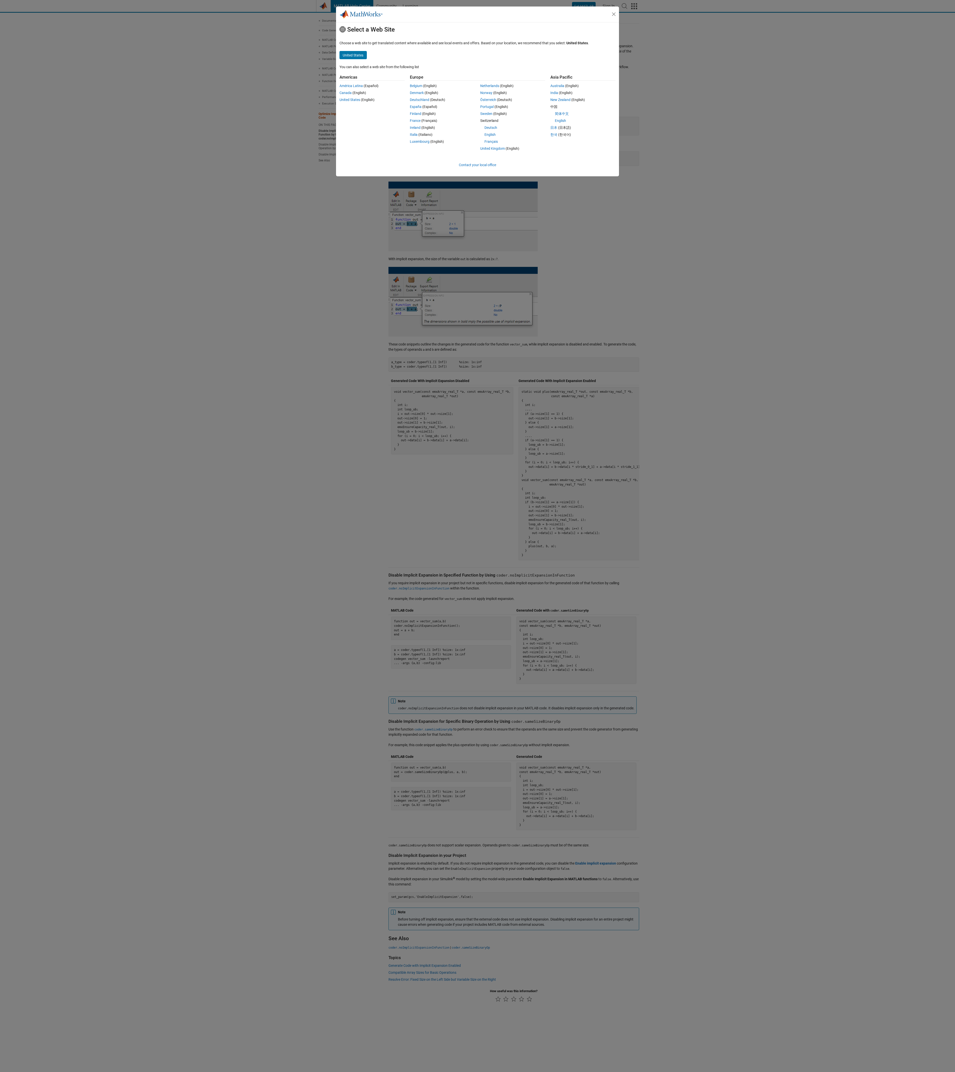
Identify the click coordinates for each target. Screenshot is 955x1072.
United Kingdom (492, 148)
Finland (415, 114)
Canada (345, 93)
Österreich (488, 100)
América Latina (351, 86)
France (415, 121)
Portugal (487, 107)
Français (491, 142)
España (416, 107)
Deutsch (490, 128)
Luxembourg (420, 142)
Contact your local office (477, 165)
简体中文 (562, 114)
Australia (557, 86)
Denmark (417, 93)
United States (349, 100)
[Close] (613, 14)
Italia (414, 135)
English (490, 135)
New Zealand (560, 100)
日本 (553, 128)
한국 (553, 135)
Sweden (486, 114)
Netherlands (489, 86)
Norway (486, 93)
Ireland (415, 128)
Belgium (416, 86)
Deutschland (419, 100)
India (554, 93)
